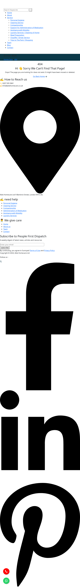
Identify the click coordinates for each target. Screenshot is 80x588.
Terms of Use (35, 250)
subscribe (5, 248)
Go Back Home (39, 76)
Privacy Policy (49, 250)
